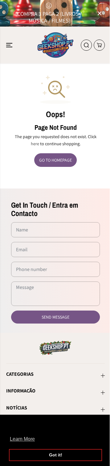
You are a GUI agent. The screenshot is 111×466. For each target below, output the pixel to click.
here (35, 143)
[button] (10, 45)
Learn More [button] (22, 439)
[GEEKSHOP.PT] (55, 45)
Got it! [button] (55, 454)
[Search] (86, 45)
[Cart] (99, 45)
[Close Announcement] (99, 13)
